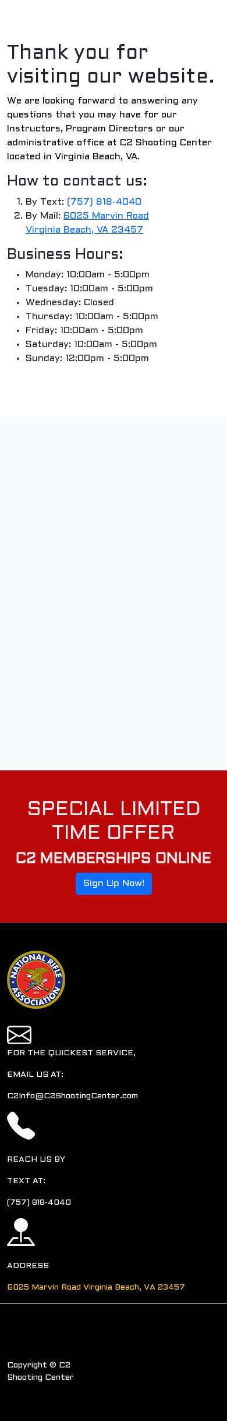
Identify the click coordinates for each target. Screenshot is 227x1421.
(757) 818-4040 (104, 202)
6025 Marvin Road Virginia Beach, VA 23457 (96, 1287)
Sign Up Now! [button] (113, 883)
